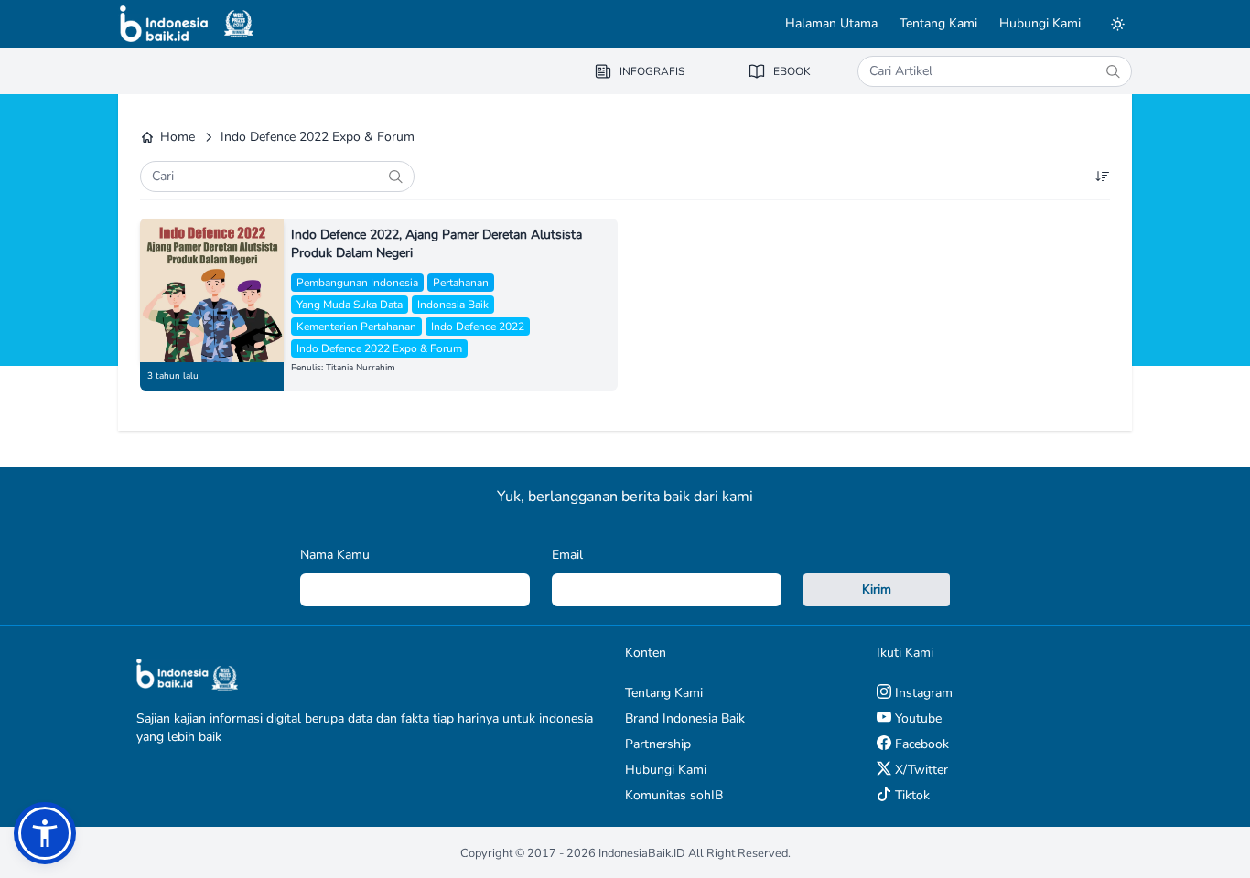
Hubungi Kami (1040, 23)
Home (177, 136)
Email (567, 554)
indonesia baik (453, 304)
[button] (44, 833)
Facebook (920, 744)
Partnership (658, 744)
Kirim (876, 589)
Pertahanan (461, 282)
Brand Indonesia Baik (685, 718)
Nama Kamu (335, 554)
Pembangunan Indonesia (357, 282)
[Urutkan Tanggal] (1102, 176)
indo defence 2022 (477, 326)
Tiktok (910, 795)
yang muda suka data (349, 304)
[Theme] (1117, 23)
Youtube (916, 718)
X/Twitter (919, 769)
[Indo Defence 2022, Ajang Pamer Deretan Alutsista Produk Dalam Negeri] (212, 290)
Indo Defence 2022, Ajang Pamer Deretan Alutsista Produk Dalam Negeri (436, 244)
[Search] (1112, 71)
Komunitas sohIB (674, 795)
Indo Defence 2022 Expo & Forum (379, 348)
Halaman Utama (831, 23)
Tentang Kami (938, 23)
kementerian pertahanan (356, 326)
